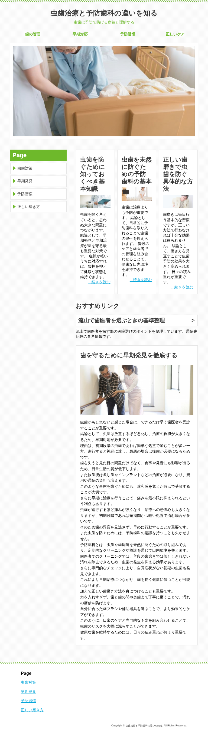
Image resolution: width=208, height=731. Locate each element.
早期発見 (24, 181)
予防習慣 (127, 34)
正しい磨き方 (28, 206)
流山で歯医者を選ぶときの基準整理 (121, 320)
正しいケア (175, 34)
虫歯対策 (24, 168)
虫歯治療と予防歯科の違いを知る (104, 13)
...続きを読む (99, 282)
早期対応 (80, 34)
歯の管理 (32, 34)
